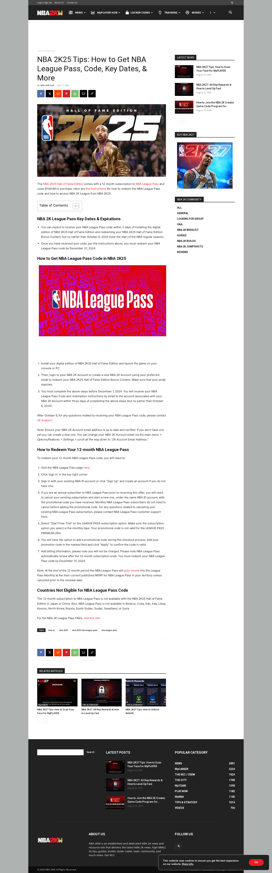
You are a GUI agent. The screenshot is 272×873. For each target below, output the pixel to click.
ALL (179, 207)
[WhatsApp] (75, 93)
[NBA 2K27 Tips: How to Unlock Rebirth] (146, 692)
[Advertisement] (136, 35)
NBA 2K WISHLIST (188, 229)
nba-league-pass (109, 630)
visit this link (92, 618)
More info (187, 864)
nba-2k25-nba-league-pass (84, 630)
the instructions (96, 188)
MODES (196, 12)
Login (40, 2)
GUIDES (182, 235)
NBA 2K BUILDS (186, 240)
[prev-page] (39, 720)
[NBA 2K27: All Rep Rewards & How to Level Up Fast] (101, 692)
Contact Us (72, 2)
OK (256, 862)
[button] (230, 13)
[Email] (83, 93)
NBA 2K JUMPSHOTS (190, 246)
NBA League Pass (147, 184)
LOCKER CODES (140, 12)
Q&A (179, 224)
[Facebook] (41, 93)
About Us (59, 2)
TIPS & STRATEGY (90, 704)
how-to (51, 630)
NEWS (79, 12)
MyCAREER (43, 704)
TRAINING (170, 12)
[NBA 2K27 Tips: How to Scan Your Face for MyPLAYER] (57, 692)
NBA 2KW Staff (47, 85)
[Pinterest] (66, 93)
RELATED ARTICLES (51, 671)
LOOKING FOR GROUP (190, 218)
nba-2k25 (63, 630)
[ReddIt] (58, 93)
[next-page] (45, 720)
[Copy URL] (92, 93)
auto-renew (131, 570)
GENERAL (183, 213)
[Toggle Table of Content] (74, 206)
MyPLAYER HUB (107, 12)
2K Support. (45, 420)
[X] (232, 2)
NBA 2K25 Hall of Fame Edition (63, 184)
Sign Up (48, 2)
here (87, 467)
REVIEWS (182, 252)
